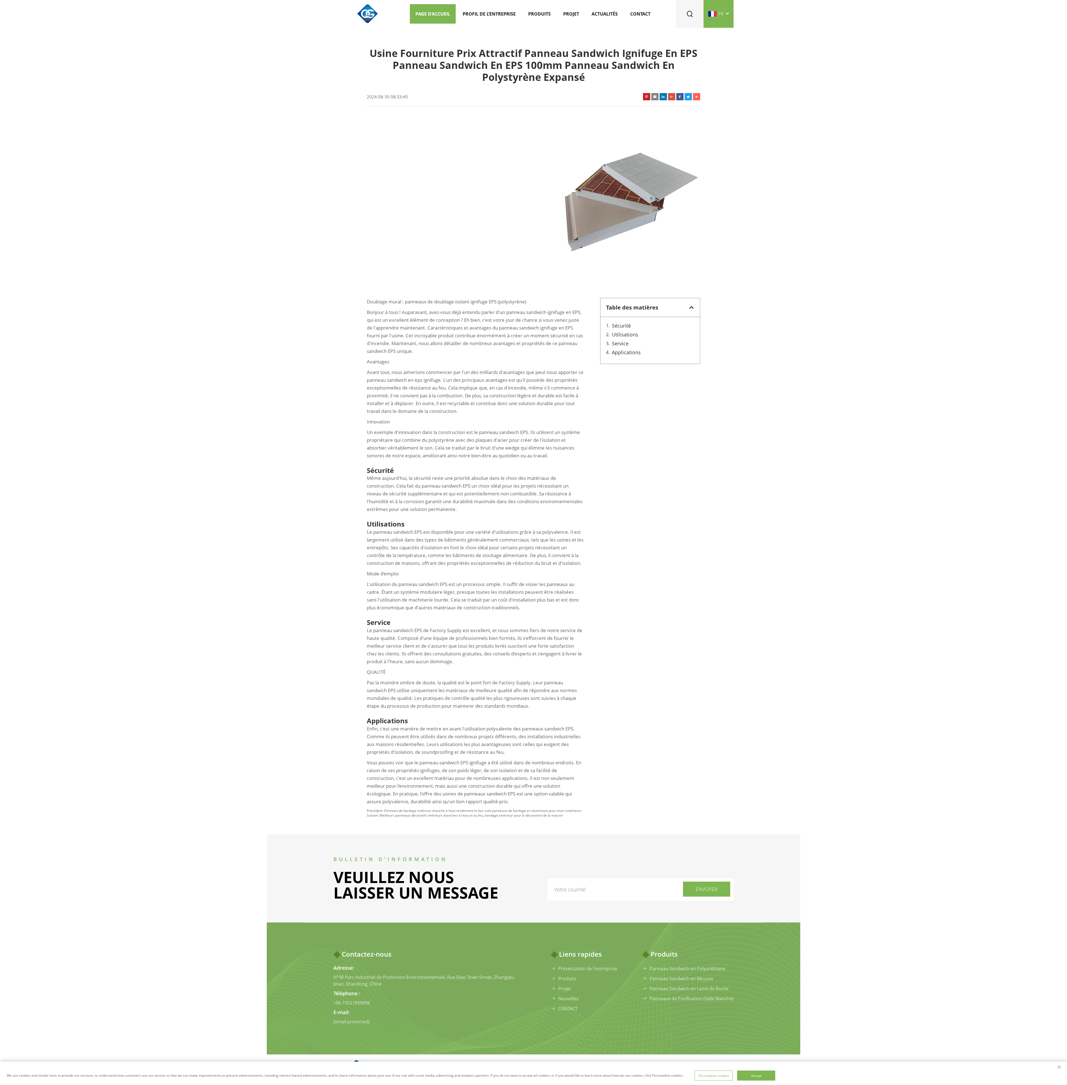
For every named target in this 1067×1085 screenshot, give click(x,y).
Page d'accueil (432, 14)
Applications (626, 352)
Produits (539, 14)
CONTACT (568, 1009)
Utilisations (625, 334)
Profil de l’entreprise (489, 14)
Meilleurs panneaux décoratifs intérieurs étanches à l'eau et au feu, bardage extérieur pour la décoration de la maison (471, 815)
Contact (640, 14)
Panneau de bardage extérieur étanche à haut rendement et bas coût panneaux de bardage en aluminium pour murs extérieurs (483, 810)
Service (620, 343)
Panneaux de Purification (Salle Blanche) (692, 999)
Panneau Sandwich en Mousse (681, 979)
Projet (571, 14)
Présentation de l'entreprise (587, 969)
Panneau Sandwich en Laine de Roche (689, 989)
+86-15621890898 (351, 1003)
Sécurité (621, 326)
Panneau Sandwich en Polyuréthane (687, 969)
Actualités (605, 14)
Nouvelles (568, 999)
